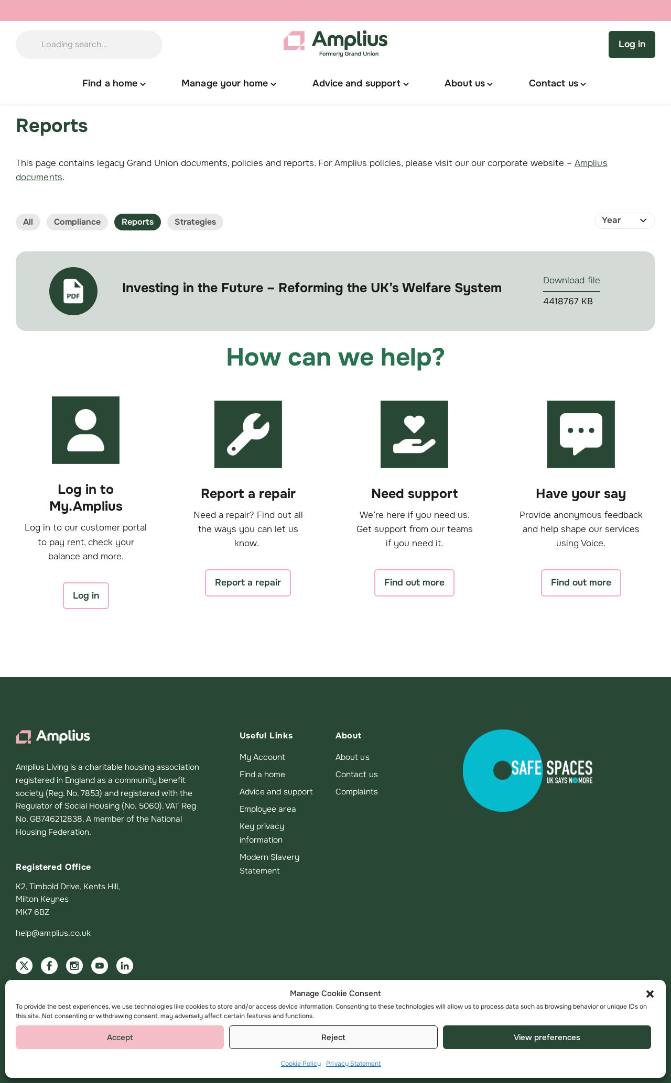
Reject (333, 1037)
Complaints (357, 792)
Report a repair (248, 582)
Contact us (357, 774)
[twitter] (24, 965)
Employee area (268, 809)
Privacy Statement (353, 1063)
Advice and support (276, 792)
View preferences (547, 1037)
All (28, 221)
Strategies (195, 221)
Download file (571, 280)
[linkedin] (124, 965)
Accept (120, 1037)
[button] (650, 994)
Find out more (414, 582)
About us (353, 757)
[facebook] (49, 965)
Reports (138, 221)
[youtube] (99, 965)
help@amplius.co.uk (53, 933)
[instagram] (74, 965)
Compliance (77, 221)
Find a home (263, 774)
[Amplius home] (336, 44)
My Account (263, 757)
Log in (632, 44)
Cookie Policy (301, 1063)
